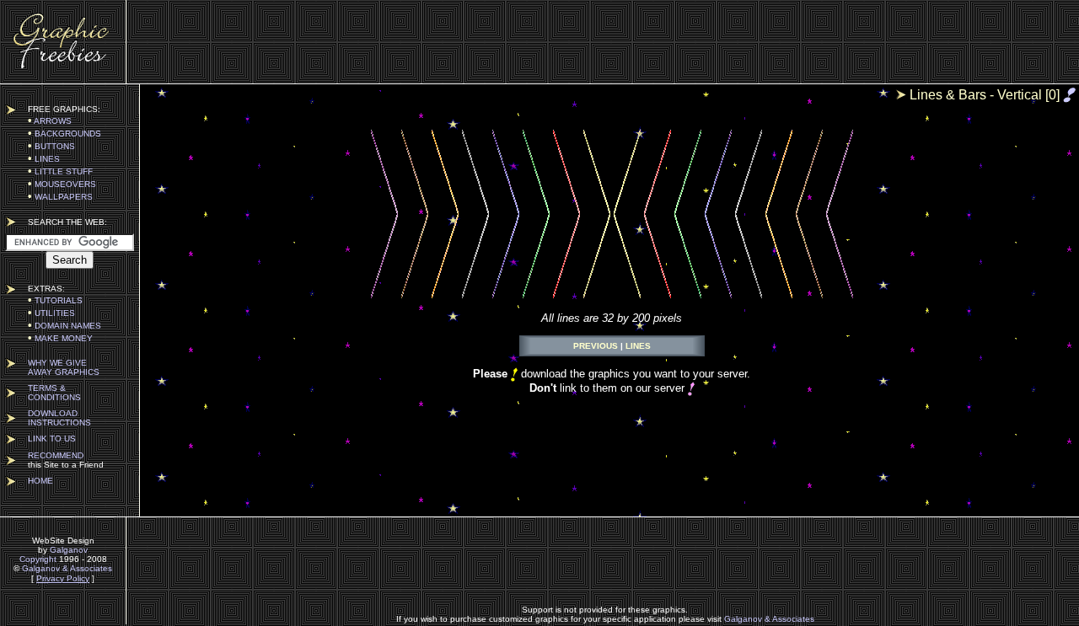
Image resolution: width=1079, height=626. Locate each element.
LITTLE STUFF (60, 171)
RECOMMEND (55, 455)
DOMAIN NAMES (64, 325)
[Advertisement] (605, 42)
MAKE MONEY (60, 338)
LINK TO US (52, 438)
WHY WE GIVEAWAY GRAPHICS (63, 367)
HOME (40, 480)
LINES (44, 158)
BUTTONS (51, 146)
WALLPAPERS (60, 196)
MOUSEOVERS (62, 184)
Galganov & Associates (67, 568)
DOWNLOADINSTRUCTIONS (59, 418)
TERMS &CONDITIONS (54, 392)
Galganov (69, 549)
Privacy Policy (62, 578)
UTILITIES (51, 313)
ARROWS (50, 121)
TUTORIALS (55, 300)
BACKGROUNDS (64, 133)
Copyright (37, 559)
